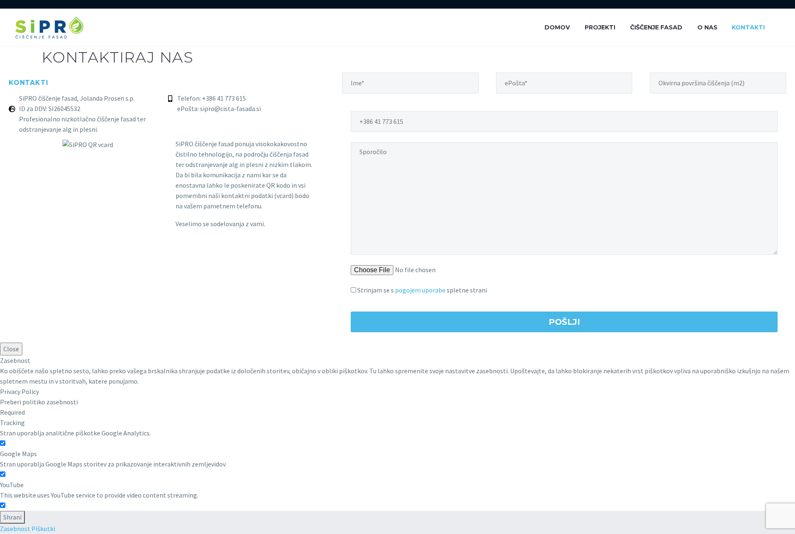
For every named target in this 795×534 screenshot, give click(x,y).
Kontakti (748, 27)
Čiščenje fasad (656, 27)
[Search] (780, 27)
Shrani (12, 517)
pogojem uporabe (420, 290)
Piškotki (43, 528)
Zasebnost (15, 528)
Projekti (600, 27)
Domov (557, 27)
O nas (707, 27)
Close (11, 349)
